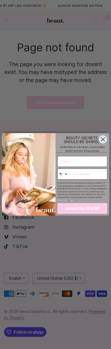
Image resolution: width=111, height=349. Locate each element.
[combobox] (63, 174)
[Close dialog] (102, 139)
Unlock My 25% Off (82, 208)
